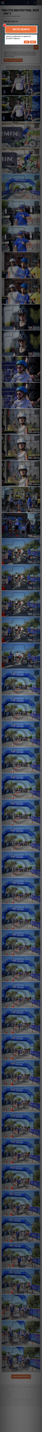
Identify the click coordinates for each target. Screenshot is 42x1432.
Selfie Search (21, 29)
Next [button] (33, 42)
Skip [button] (26, 42)
